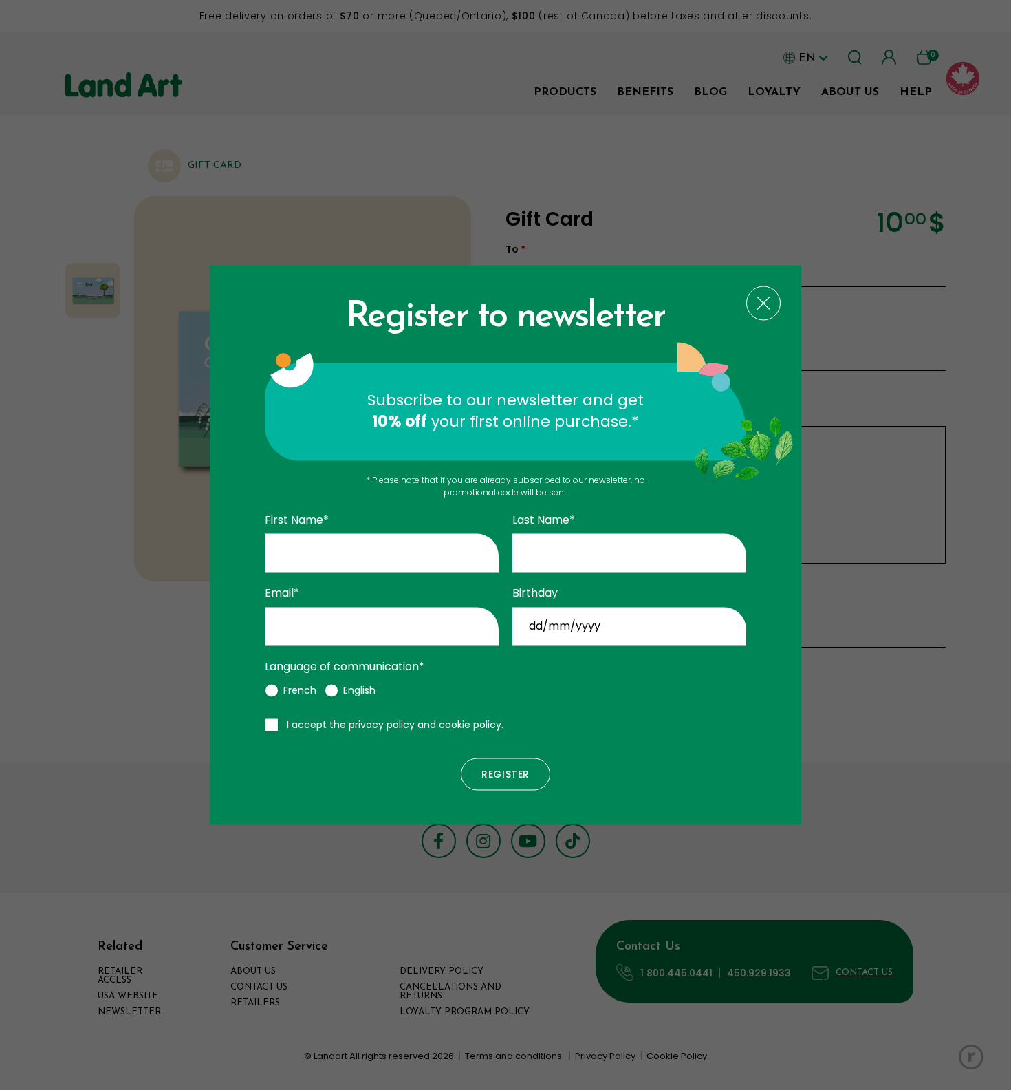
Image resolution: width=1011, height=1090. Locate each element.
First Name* (297, 520)
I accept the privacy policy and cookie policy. (395, 725)
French (299, 691)
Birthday (535, 593)
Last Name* (543, 520)
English (359, 691)
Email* (282, 593)
